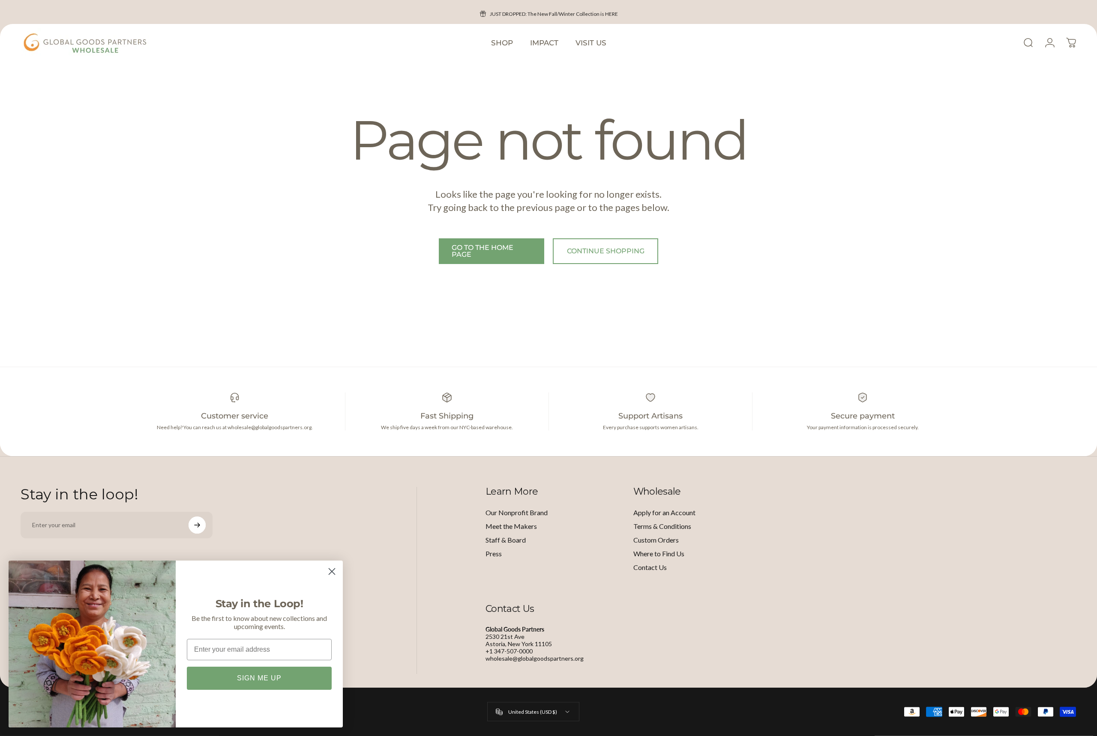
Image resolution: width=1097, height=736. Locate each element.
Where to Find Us (658, 553)
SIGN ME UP (259, 678)
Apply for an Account (664, 512)
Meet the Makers (511, 526)
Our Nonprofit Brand (517, 512)
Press (494, 553)
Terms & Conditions (662, 526)
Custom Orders (656, 540)
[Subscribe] (197, 525)
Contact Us (650, 567)
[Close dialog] (331, 571)
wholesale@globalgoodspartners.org (535, 658)
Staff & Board (506, 540)
